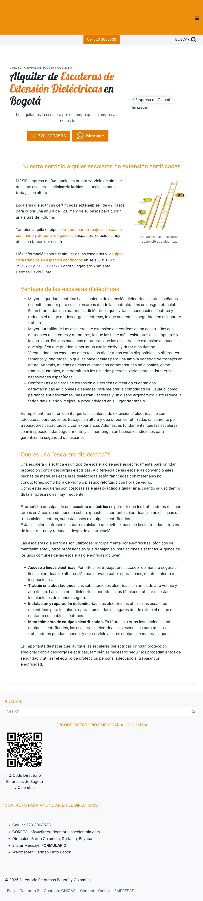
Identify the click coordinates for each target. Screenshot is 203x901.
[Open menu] (197, 18)
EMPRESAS (124, 891)
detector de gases (54, 235)
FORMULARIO (53, 845)
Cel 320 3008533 (101, 39)
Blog (11, 891)
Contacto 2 (29, 891)
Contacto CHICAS (60, 891)
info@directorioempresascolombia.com (65, 832)
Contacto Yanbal (95, 891)
